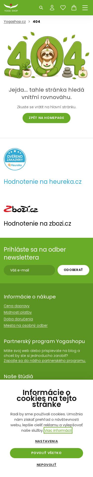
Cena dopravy (17, 305)
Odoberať (73, 269)
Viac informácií (58, 430)
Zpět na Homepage (46, 117)
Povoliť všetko (46, 452)
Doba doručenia (18, 319)
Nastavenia (46, 441)
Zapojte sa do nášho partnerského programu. (45, 360)
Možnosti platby (18, 312)
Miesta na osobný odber (26, 325)
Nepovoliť (47, 465)
